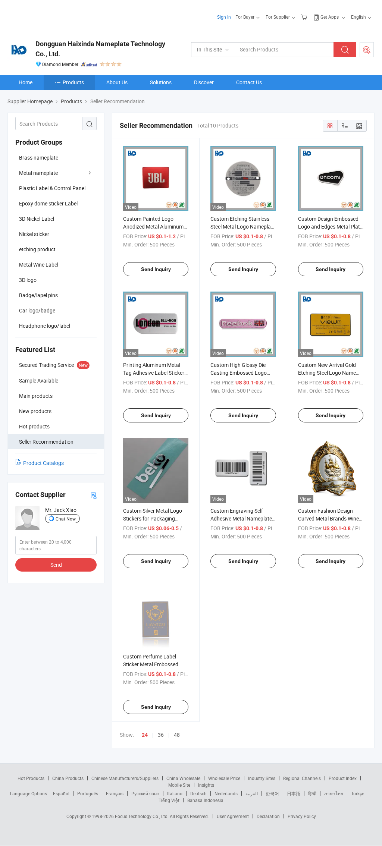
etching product (37, 249)
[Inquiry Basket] (305, 17)
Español (61, 793)
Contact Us (249, 82)
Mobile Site (179, 785)
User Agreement (233, 816)
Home (25, 82)
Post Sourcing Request (367, 49)
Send (56, 564)
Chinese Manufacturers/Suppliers (125, 778)
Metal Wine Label (38, 264)
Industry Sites (261, 778)
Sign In (224, 17)
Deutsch (198, 793)
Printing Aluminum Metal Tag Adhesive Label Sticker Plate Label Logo (153, 372)
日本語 (293, 793)
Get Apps (329, 17)
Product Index (343, 778)
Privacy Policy (302, 816)
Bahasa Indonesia (205, 800)
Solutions (161, 82)
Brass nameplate (38, 157)
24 (145, 735)
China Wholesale (183, 778)
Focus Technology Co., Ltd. (142, 816)
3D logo (28, 279)
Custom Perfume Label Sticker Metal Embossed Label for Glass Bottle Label (155, 664)
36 (161, 734)
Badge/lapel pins (38, 295)
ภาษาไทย (333, 793)
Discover (204, 82)
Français (114, 793)
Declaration (268, 816)
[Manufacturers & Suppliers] (55, 14)
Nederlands (226, 793)
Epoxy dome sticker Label (48, 203)
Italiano (174, 793)
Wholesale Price (224, 778)
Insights (206, 785)
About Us (117, 82)
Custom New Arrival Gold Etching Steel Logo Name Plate (327, 372)
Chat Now (66, 519)
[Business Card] (94, 495)
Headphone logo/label (44, 325)
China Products (68, 778)
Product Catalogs (43, 462)
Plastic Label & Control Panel (52, 188)
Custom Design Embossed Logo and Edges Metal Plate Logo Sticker (330, 226)
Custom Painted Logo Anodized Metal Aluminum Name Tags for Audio (153, 226)
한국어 (272, 793)
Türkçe (357, 793)
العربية (251, 793)
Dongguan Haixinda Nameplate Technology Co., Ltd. (100, 49)
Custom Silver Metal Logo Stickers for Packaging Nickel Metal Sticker (152, 518)
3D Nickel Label (36, 218)
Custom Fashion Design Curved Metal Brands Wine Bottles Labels (328, 518)
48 (177, 734)
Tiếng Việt (169, 800)
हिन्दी (312, 793)
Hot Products (31, 778)
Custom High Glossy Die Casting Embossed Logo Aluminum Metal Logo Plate (242, 372)
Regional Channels (302, 778)
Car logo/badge (37, 310)
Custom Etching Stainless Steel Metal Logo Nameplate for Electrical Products (242, 226)
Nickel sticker (34, 234)
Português (87, 793)
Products (73, 82)
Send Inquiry (156, 269)
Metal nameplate (38, 172)
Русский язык (145, 793)
